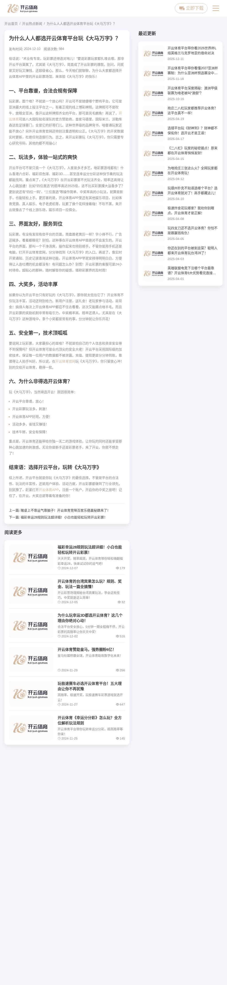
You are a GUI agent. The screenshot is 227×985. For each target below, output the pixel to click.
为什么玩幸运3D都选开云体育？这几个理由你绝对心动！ (90, 618)
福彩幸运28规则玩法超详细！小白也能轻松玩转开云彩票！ (64, 517)
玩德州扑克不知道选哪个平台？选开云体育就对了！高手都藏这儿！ (192, 190)
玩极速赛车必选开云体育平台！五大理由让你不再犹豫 (90, 686)
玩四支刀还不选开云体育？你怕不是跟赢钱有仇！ (192, 230)
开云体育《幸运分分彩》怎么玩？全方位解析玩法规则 (90, 720)
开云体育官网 (65, 361)
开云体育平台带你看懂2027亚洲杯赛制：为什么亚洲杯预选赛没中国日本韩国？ (193, 71)
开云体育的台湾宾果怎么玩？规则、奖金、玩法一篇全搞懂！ (90, 584)
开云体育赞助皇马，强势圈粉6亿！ (87, 650)
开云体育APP (49, 490)
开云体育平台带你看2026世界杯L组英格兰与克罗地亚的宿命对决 (192, 50)
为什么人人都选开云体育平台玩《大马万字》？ (81, 24)
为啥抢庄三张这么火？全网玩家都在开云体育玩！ (192, 170)
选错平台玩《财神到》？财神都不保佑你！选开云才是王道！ (192, 130)
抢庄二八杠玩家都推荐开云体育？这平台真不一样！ (192, 110)
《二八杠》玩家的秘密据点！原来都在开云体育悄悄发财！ (192, 150)
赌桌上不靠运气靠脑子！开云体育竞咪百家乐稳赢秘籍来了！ (65, 510)
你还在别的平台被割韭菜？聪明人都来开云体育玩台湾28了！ (192, 250)
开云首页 (11, 24)
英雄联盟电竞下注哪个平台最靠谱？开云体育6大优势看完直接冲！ (191, 271)
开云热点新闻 (32, 24)
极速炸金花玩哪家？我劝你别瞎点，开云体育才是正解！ (191, 210)
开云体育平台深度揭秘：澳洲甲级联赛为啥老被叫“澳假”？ (192, 90)
